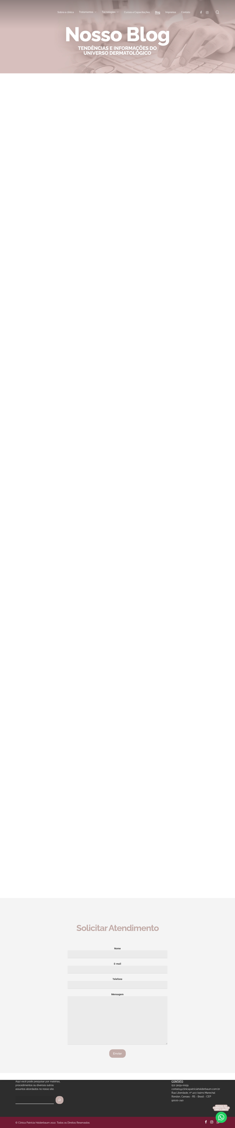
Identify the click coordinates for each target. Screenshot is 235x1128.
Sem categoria (29, 151)
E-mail (117, 963)
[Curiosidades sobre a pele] (47, 863)
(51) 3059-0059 (180, 1085)
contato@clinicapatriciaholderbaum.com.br (196, 1089)
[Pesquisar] (59, 1100)
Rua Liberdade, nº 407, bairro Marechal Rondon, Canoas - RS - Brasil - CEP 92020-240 (193, 1096)
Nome (117, 948)
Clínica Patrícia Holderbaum (36, 250)
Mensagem (117, 994)
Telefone (117, 979)
